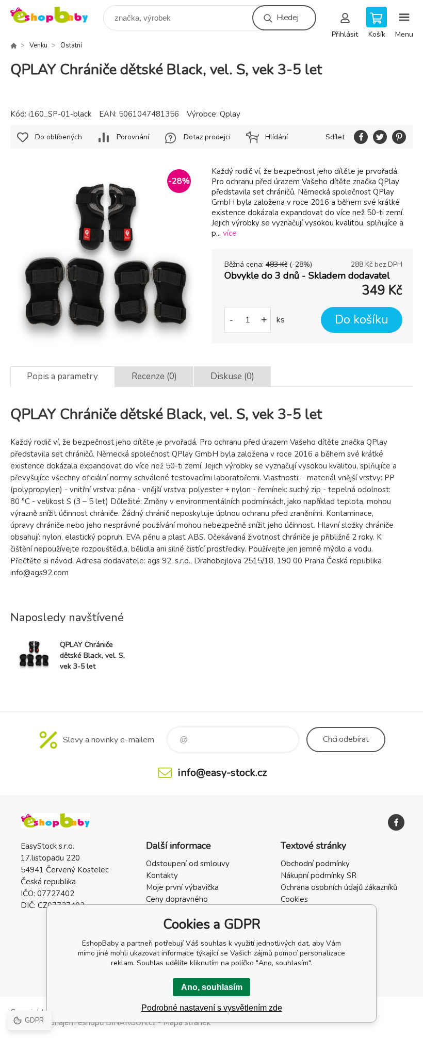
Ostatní (71, 45)
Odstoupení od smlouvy (188, 863)
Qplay (230, 114)
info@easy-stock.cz (222, 773)
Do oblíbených (58, 137)
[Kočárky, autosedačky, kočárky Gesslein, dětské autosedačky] (13, 45)
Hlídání (276, 137)
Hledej (287, 17)
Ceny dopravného (177, 899)
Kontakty (162, 875)
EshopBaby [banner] (56, 15)
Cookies (294, 899)
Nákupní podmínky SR (318, 875)
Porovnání (133, 137)
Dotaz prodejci (207, 137)
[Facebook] (396, 822)
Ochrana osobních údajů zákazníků (339, 887)
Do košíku (361, 320)
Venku (38, 45)
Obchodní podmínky (315, 863)
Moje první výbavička (182, 887)
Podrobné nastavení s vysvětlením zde (211, 1007)
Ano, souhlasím (211, 987)
